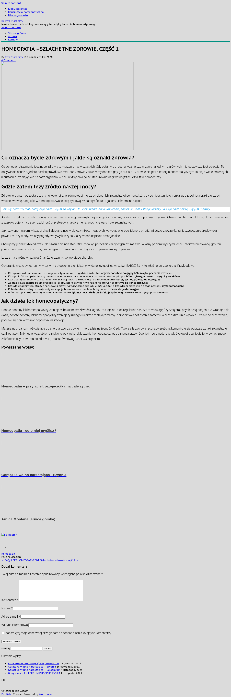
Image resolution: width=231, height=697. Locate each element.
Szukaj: (5, 648)
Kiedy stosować (17, 8)
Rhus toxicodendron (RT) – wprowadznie (33, 663)
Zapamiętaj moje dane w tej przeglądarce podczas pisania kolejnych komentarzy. (58, 633)
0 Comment (8, 60)
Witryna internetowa (14, 625)
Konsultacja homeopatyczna (26, 12)
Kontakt (13, 39)
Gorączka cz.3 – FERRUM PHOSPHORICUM (34, 673)
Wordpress (45, 694)
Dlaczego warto (18, 15)
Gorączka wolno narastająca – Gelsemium (34, 669)
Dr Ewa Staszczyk (12, 21)
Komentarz (9, 600)
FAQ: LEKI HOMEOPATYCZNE (20, 560)
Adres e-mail (10, 616)
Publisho (6, 694)
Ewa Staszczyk (14, 57)
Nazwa (7, 608)
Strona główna (17, 33)
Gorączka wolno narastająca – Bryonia (32, 666)
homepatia (8, 553)
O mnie (12, 36)
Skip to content (11, 3)
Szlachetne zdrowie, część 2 (59, 560)
